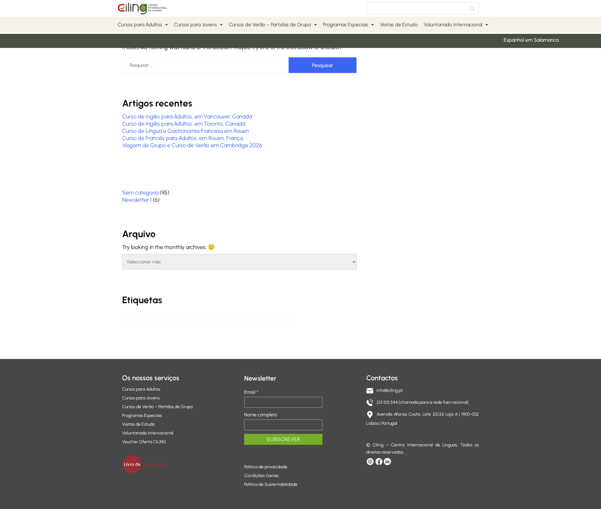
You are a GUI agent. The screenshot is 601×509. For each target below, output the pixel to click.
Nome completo (260, 415)
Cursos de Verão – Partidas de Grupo (270, 25)
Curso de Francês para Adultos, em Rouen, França (182, 138)
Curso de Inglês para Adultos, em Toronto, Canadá (183, 123)
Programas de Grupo (267, 321)
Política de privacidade (265, 467)
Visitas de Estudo (399, 25)
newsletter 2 (139, 321)
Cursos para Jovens (195, 25)
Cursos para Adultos (140, 25)
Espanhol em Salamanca (525, 40)
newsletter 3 (175, 321)
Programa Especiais (217, 321)
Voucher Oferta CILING (144, 441)
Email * (251, 392)
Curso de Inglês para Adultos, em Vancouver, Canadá (187, 116)
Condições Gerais (261, 475)
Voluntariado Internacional (453, 25)
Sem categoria (140, 192)
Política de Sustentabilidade (270, 484)
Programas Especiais (345, 25)
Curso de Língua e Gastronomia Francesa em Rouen (185, 130)
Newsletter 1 (137, 199)
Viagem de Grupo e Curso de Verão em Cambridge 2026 (192, 145)
